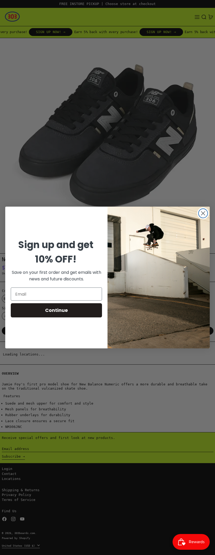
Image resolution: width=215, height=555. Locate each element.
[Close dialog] (203, 213)
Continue (56, 310)
